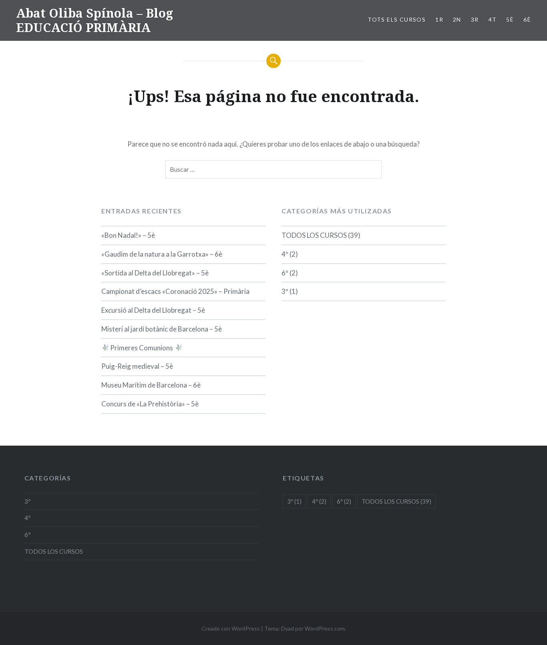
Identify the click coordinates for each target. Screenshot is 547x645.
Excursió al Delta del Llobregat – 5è (153, 310)
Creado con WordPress (230, 628)
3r (475, 19)
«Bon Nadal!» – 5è (128, 235)
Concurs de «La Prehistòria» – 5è (150, 404)
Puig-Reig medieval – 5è (137, 366)
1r (439, 19)
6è (527, 19)
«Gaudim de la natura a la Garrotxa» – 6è (161, 254)
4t (493, 19)
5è (510, 19)
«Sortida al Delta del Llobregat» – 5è (155, 273)
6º (285, 273)
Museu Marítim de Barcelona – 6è (151, 385)
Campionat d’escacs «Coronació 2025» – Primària (175, 291)
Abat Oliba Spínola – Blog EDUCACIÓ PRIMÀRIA (94, 20)
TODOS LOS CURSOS (314, 235)
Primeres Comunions (141, 348)
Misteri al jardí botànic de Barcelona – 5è (161, 329)
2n (457, 19)
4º (285, 254)
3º (285, 291)
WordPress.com (325, 628)
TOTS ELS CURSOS (397, 19)
